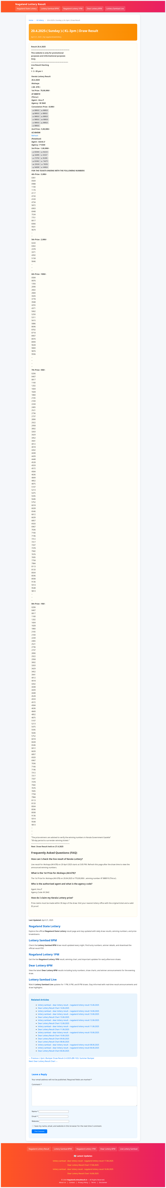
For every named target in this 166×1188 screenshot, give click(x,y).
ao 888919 (44, 110)
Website (35, 1121)
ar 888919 (44, 113)
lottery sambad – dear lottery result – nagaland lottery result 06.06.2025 (68, 1048)
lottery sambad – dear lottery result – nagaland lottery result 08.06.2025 (68, 1045)
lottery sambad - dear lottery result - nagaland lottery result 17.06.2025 (83, 1161)
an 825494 (35, 152)
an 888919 (35, 110)
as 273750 (35, 158)
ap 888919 (35, 113)
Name (35, 1111)
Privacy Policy (83, 1182)
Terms (93, 1182)
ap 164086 (35, 155)
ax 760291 (44, 164)
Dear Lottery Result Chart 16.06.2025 (83, 1173)
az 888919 (35, 126)
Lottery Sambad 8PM (50, 8)
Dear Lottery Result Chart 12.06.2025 (53, 1023)
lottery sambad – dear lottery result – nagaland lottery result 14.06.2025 (68, 1011)
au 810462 (35, 161)
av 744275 (44, 161)
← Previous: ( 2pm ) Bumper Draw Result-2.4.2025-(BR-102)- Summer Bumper (61, 1058)
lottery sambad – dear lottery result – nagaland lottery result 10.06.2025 (68, 1032)
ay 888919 (44, 123)
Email (35, 1116)
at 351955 (44, 158)
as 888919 (35, 116)
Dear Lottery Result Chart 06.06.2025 (53, 1051)
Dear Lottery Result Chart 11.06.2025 (53, 1029)
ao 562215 (44, 152)
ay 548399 (35, 167)
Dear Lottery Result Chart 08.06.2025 (53, 1041)
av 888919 (35, 119)
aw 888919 (44, 119)
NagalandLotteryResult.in (77, 1180)
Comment (37, 1084)
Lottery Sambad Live (115, 8)
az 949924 (44, 167)
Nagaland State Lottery (26, 8)
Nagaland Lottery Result (39, 1149)
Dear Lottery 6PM (94, 8)
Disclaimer (103, 1182)
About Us (62, 1182)
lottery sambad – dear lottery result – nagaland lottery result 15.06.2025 (68, 1005)
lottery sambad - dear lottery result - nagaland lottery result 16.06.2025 (83, 1169)
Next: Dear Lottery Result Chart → (43, 1061)
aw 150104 (35, 164)
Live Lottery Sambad (128, 1149)
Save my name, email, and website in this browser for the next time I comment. (68, 1126)
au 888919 (44, 116)
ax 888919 (35, 123)
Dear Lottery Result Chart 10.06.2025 (53, 1035)
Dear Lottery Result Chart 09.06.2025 (53, 1038)
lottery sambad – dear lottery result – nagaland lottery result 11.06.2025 (68, 1026)
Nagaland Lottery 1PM (72, 8)
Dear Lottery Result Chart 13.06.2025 (53, 1017)
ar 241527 (44, 155)
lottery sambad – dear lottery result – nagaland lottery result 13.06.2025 (68, 1014)
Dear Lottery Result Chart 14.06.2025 (53, 1008)
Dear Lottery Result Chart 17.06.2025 (83, 1165)
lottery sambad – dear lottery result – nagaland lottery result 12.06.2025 (68, 1020)
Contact (72, 1182)
